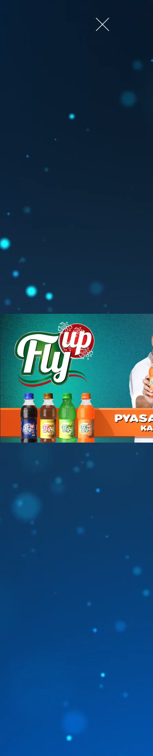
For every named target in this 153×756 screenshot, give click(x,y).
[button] (102, 24)
